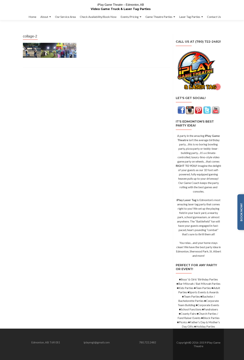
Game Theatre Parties (158, 16)
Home (32, 16)
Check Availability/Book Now (98, 16)
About (44, 16)
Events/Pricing (130, 16)
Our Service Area (65, 16)
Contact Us (214, 16)
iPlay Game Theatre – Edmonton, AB (120, 4)
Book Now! (241, 212)
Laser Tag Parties (189, 16)
